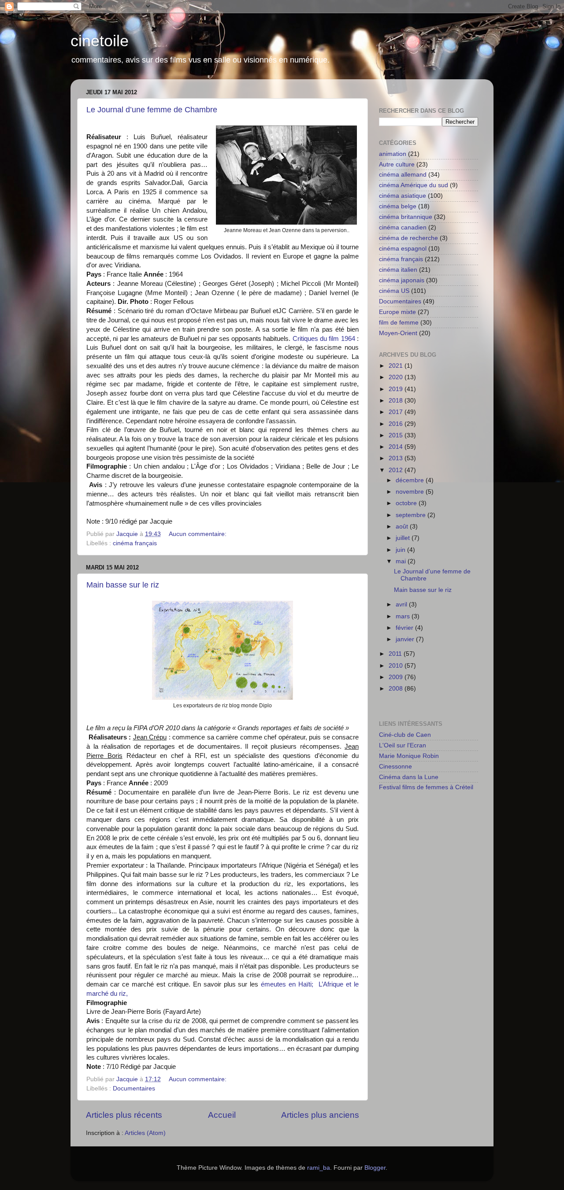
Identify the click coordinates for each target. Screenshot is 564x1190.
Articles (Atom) (145, 1133)
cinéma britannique (405, 217)
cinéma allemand (403, 174)
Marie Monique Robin (409, 756)
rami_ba (318, 1167)
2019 (396, 389)
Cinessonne (395, 766)
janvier (406, 639)
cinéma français (135, 543)
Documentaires (134, 1088)
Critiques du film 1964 (324, 338)
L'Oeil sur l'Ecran (402, 745)
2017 (396, 412)
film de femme (399, 322)
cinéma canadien (403, 227)
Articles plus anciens (320, 1115)
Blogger (375, 1167)
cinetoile (99, 41)
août (403, 526)
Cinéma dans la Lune (408, 777)
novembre (411, 491)
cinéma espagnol (403, 248)
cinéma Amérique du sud (413, 185)
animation (392, 154)
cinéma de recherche (408, 238)
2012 (396, 470)
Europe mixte (397, 312)
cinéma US (394, 291)
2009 (396, 677)
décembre (411, 480)
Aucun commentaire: (198, 534)
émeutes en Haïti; (288, 984)
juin (401, 550)
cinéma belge (397, 206)
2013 (396, 458)
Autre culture (397, 164)
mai (402, 561)
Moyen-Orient (398, 333)
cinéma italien (398, 269)
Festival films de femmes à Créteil (426, 787)
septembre (411, 515)
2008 (396, 688)
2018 (396, 400)
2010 (396, 665)
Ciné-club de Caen (405, 735)
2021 (396, 365)
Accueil (222, 1115)
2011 (396, 653)
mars (404, 616)
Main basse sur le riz (122, 584)
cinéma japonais (401, 280)
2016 (396, 424)
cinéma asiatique (402, 195)
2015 (396, 435)
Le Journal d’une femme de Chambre (151, 109)
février (405, 628)
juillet (404, 538)
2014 (396, 446)
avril (402, 604)
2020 (396, 377)
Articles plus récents (124, 1115)
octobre (407, 503)
